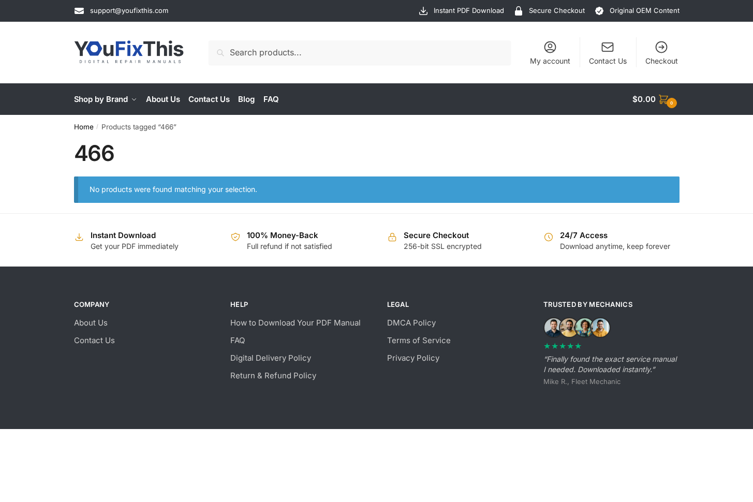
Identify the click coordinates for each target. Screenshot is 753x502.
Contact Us (608, 60)
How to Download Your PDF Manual (295, 323)
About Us (91, 323)
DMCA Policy (411, 323)
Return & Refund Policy (273, 375)
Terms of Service (419, 340)
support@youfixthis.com (129, 10)
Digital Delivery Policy (270, 358)
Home (84, 127)
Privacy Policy (413, 358)
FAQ (237, 340)
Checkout (661, 60)
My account (550, 60)
